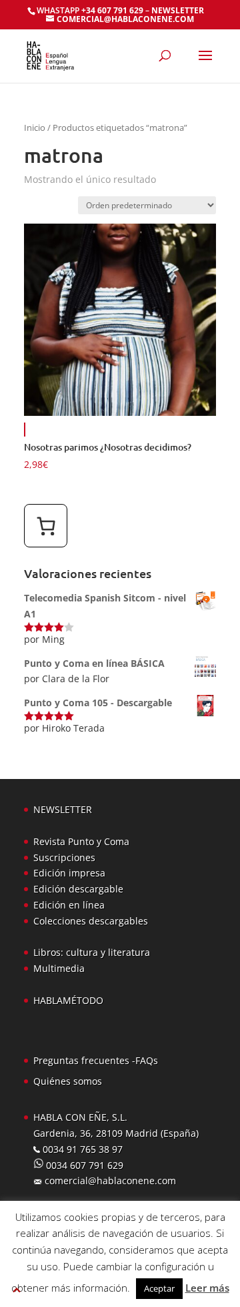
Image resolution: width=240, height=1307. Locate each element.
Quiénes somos (67, 1081)
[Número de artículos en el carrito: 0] (45, 525)
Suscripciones (64, 857)
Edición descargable (78, 888)
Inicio (34, 127)
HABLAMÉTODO (68, 1000)
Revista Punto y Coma (81, 841)
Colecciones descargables (90, 920)
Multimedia (59, 968)
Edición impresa (69, 872)
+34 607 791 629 (111, 10)
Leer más (207, 1287)
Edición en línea (69, 904)
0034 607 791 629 (83, 1165)
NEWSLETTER (177, 10)
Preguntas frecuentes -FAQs (95, 1060)
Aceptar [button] (159, 1288)
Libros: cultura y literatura (91, 952)
